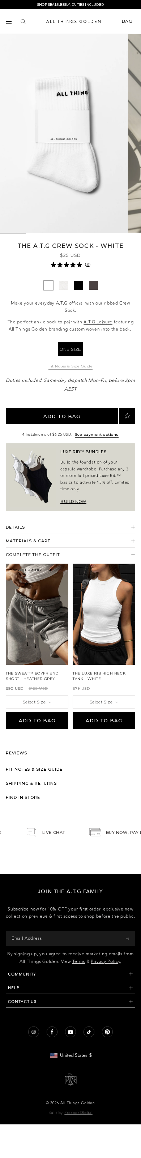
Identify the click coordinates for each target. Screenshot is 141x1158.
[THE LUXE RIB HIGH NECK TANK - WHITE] (104, 614)
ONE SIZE (70, 349)
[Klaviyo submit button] (127, 938)
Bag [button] (128, 21)
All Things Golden (77, 1103)
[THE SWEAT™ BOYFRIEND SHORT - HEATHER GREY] (37, 614)
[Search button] (23, 21)
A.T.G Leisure (98, 322)
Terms (78, 961)
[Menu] (9, 21)
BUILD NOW (73, 501)
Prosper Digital (78, 1113)
